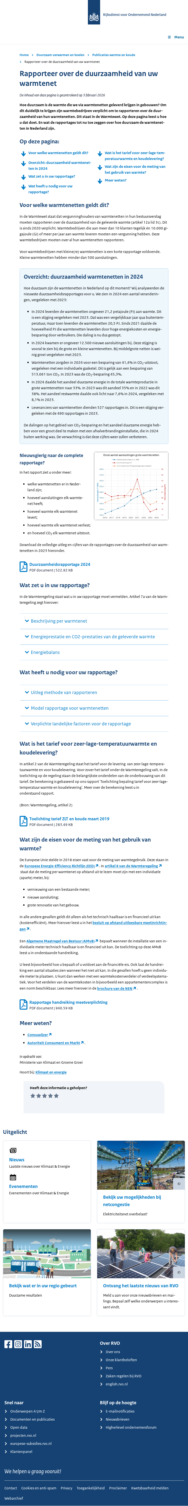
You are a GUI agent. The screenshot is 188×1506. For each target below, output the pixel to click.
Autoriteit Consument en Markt (53, 1042)
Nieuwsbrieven (117, 1419)
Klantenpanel (21, 1451)
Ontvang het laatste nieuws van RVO (140, 1286)
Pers (109, 1368)
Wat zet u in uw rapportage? (51, 176)
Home (24, 55)
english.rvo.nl (117, 1384)
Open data (18, 1427)
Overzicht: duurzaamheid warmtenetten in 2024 (59, 165)
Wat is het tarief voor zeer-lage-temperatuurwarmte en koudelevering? (135, 155)
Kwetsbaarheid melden (150, 1488)
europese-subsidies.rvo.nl (31, 1443)
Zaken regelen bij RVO (123, 1376)
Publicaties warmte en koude (113, 55)
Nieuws (16, 1160)
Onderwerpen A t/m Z (27, 1411)
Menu (179, 37)
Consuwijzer (37, 1034)
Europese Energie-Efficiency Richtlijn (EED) (59, 866)
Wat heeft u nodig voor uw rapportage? (50, 189)
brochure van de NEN (114, 988)
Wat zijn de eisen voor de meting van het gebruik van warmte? (135, 169)
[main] (94, 688)
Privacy (66, 1488)
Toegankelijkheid (91, 1488)
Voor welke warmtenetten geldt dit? (58, 152)
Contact (10, 1488)
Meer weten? (116, 180)
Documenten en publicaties (32, 1419)
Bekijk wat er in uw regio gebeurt (43, 1286)
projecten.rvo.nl (23, 1435)
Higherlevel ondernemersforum (131, 1427)
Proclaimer (118, 1488)
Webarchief (13, 1498)
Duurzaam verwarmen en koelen (60, 55)
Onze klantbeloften (121, 1360)
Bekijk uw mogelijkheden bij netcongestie (132, 1201)
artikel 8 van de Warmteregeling (131, 866)
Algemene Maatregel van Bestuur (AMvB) (60, 941)
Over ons (113, 1351)
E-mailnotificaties (120, 1411)
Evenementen (23, 1186)
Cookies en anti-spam (38, 1488)
